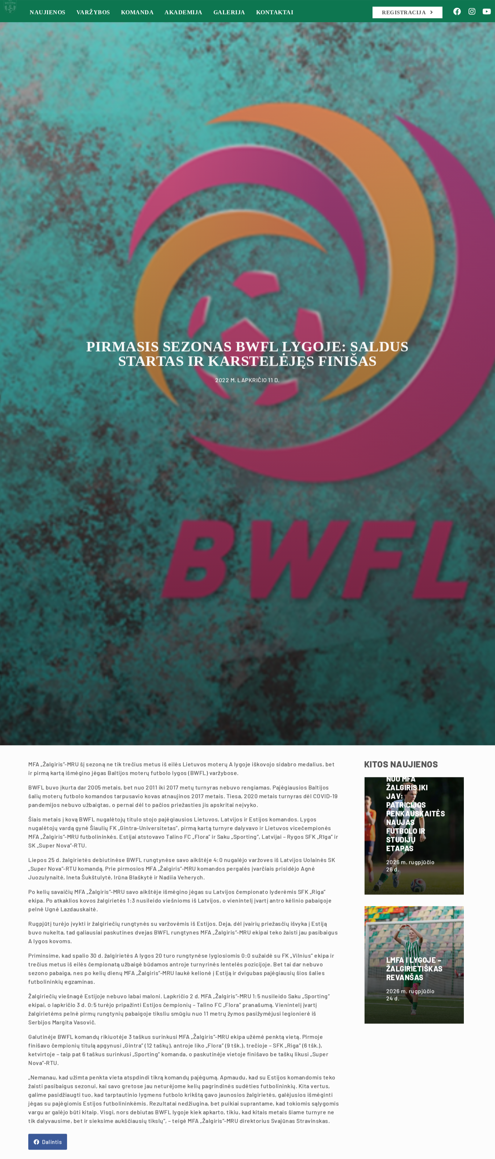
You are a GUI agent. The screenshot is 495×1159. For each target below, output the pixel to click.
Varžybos (114, 27)
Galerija (250, 27)
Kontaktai (296, 27)
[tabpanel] (247, 395)
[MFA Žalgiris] (18, 25)
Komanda (158, 27)
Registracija (404, 27)
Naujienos (69, 27)
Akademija (205, 27)
